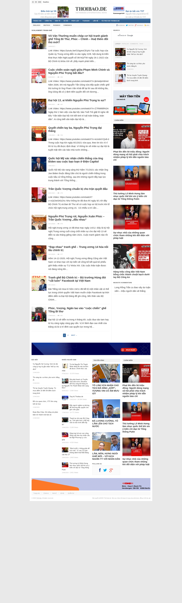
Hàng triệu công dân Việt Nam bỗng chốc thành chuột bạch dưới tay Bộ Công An (131, 274)
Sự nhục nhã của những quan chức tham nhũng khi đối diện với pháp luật (131, 235)
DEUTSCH (46, 25)
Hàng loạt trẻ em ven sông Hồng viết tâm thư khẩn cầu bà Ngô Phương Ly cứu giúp (76, 436)
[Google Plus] (112, 471)
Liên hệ (95, 21)
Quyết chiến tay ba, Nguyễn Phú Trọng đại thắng (75, 129)
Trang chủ (37, 21)
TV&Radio (86, 21)
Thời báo (39, 498)
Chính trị (48, 21)
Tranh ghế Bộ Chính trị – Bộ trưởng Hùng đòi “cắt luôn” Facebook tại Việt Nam (77, 279)
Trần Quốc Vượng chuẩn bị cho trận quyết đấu (77, 188)
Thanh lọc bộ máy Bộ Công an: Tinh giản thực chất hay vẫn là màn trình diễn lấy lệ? (75, 421)
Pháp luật (75, 21)
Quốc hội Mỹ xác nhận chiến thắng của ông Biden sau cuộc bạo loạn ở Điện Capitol (75, 160)
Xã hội (66, 21)
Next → (74, 335)
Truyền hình (98, 360)
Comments (134, 43)
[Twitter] (106, 471)
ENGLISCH (36, 25)
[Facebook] (101, 471)
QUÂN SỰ (71, 493)
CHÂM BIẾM (119, 120)
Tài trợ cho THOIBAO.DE (110, 21)
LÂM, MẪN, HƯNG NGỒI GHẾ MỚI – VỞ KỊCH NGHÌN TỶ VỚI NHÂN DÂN (106, 456)
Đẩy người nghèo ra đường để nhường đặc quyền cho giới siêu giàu (79, 407)
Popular (125, 43)
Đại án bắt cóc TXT (135, 11)
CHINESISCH (67, 25)
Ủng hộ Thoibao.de (55, 2)
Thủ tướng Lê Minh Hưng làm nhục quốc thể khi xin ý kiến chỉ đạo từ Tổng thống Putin (130, 196)
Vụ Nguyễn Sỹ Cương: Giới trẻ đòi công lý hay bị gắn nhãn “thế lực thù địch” (46, 366)
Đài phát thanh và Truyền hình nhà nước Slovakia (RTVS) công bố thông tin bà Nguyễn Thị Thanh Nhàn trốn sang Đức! (75, 384)
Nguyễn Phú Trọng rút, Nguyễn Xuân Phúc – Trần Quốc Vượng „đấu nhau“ (76, 218)
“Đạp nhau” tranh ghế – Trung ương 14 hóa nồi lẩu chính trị (78, 248)
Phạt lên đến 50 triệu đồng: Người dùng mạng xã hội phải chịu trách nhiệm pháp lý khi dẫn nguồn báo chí (131, 155)
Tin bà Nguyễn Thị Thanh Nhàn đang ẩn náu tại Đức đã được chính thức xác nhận (75, 367)
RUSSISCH (56, 25)
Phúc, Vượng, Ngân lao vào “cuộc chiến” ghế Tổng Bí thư (77, 310)
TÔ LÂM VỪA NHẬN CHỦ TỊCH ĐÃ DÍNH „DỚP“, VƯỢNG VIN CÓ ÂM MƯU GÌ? (105, 389)
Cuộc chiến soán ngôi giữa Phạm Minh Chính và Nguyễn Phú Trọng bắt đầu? (79, 71)
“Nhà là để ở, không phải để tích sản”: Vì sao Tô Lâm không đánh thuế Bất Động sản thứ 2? (76, 451)
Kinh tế (57, 21)
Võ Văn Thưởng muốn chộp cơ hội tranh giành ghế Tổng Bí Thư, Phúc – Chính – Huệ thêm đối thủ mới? (78, 39)
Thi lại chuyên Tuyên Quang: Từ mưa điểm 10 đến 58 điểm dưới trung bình (44, 390)
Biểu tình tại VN (48, 11)
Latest (118, 43)
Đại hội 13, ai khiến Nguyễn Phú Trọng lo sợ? (77, 100)
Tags (141, 43)
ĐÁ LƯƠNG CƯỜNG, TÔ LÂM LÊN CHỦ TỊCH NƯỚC (105, 424)
